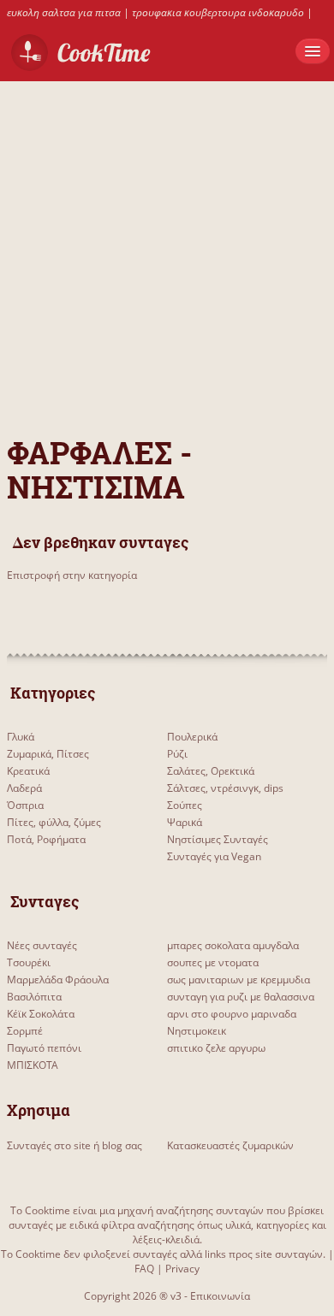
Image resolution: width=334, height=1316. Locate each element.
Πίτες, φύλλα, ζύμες (54, 822)
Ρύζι (177, 754)
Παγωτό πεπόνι (44, 1048)
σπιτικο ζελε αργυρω (216, 1048)
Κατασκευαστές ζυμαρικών (230, 1145)
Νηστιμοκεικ (196, 1031)
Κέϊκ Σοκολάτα (41, 1013)
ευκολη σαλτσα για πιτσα (64, 12)
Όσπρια (25, 805)
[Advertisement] (167, 248)
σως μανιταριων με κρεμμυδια (238, 979)
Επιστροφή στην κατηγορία (72, 575)
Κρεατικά (28, 771)
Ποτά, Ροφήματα (46, 839)
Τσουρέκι (29, 962)
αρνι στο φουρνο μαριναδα (231, 1013)
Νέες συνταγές (42, 945)
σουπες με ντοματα (213, 962)
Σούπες (184, 805)
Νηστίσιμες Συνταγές (217, 839)
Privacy (182, 1268)
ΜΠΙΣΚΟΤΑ (32, 1065)
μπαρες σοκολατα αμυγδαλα (233, 945)
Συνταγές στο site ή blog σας (74, 1145)
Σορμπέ (25, 1031)
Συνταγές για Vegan (214, 856)
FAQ (144, 1268)
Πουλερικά (192, 736)
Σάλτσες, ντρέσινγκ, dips (225, 788)
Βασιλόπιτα (34, 996)
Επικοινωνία (220, 1296)
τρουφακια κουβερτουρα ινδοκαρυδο (218, 12)
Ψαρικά (184, 822)
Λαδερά (24, 788)
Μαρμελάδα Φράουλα (58, 979)
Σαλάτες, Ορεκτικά (210, 771)
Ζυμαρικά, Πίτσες (48, 754)
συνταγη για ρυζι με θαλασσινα (240, 996)
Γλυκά (20, 736)
